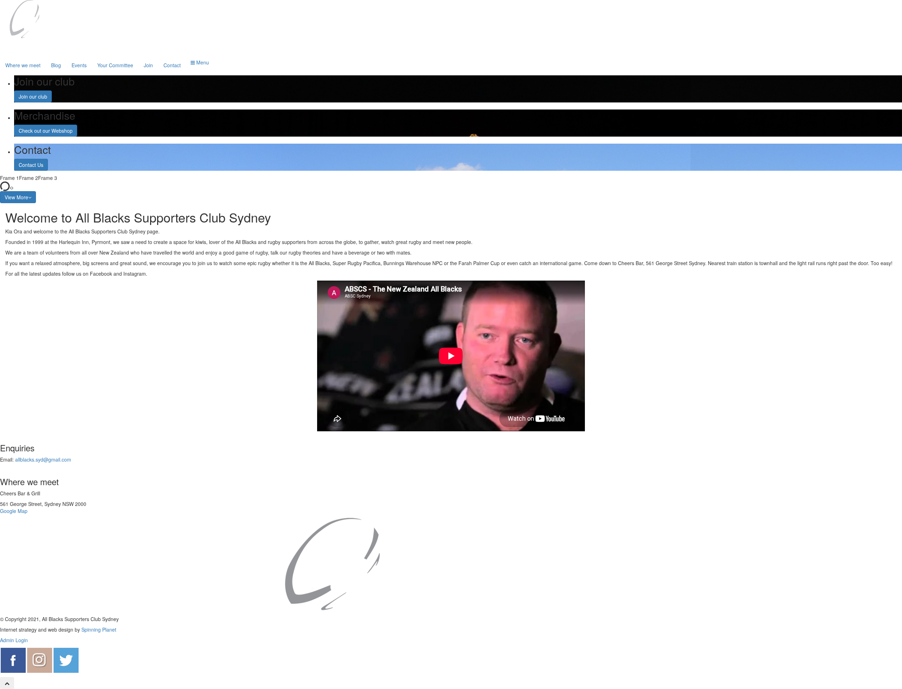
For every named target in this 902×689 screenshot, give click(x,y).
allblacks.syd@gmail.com (43, 459)
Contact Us (31, 164)
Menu (202, 62)
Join (148, 65)
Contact (172, 65)
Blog (56, 65)
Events (79, 65)
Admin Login (14, 640)
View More (16, 197)
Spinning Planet (98, 629)
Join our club (33, 96)
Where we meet (23, 65)
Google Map (13, 510)
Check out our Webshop (46, 130)
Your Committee (115, 65)
